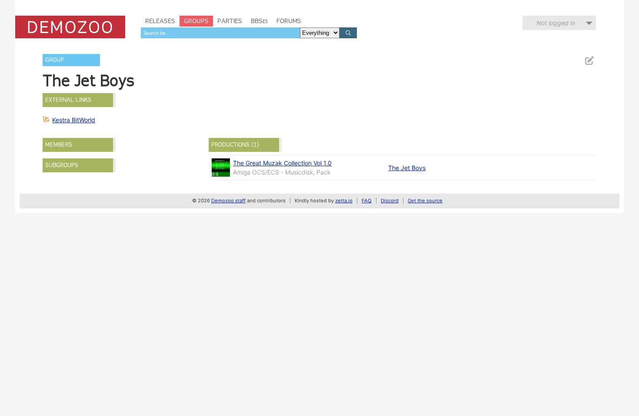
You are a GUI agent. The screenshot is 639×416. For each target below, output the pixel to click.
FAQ (367, 201)
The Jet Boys (407, 167)
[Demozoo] (70, 27)
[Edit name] (589, 60)
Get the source (425, 201)
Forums (288, 21)
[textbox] (220, 32)
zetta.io (344, 201)
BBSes (259, 21)
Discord (390, 201)
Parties (229, 21)
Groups (196, 21)
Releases (160, 21)
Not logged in (555, 23)
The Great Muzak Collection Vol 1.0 (282, 163)
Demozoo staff (228, 201)
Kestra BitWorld (73, 120)
